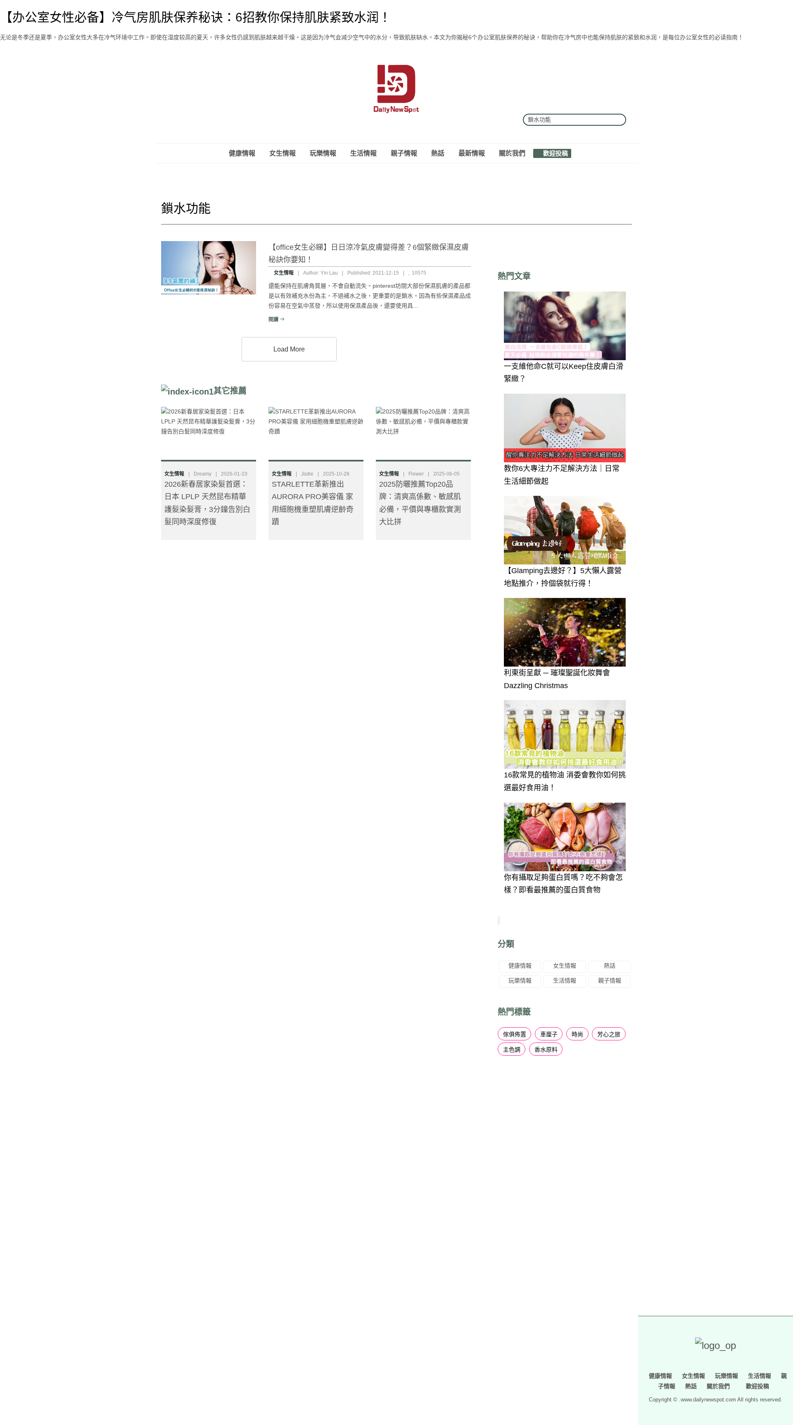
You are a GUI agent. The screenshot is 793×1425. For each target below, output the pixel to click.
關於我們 (512, 153)
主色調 (511, 1049)
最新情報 (471, 153)
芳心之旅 (608, 1034)
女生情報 (282, 153)
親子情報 (404, 153)
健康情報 (242, 153)
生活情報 (363, 153)
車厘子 (549, 1034)
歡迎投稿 (554, 153)
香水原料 (546, 1049)
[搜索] (617, 120)
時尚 (577, 1034)
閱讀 (274, 320)
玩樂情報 (323, 153)
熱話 (437, 153)
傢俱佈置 (514, 1034)
